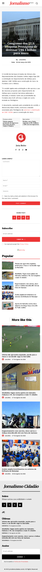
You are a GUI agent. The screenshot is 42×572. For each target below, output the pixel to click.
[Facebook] (14, 218)
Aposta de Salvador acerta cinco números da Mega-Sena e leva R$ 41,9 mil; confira (26, 305)
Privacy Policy (24, 244)
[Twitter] (19, 218)
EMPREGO (5, 533)
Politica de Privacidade (21, 561)
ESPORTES (5, 526)
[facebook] (16, 149)
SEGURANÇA (5, 540)
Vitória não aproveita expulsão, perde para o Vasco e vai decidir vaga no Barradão (27, 265)
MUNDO (21, 39)
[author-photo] (3, 359)
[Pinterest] (23, 218)
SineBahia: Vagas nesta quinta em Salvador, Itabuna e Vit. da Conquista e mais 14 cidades (27, 275)
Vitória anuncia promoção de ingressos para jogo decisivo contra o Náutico (10, 124)
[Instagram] (9, 505)
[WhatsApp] (28, 218)
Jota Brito (22, 59)
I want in (20, 239)
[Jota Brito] (21, 137)
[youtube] (26, 149)
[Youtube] (20, 505)
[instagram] (19, 149)
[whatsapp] (22, 149)
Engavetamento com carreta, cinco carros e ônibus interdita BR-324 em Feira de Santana (27, 285)
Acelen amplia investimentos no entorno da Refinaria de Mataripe (26, 296)
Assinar (20, 557)
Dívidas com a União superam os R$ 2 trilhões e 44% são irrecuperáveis (31, 123)
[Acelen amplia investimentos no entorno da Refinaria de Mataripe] (7, 296)
